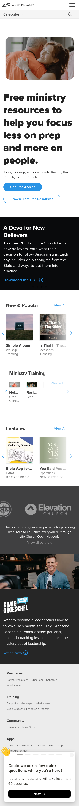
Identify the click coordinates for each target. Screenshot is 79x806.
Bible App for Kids (18, 477)
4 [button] (46, 286)
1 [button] (33, 286)
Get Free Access (22, 187)
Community (15, 721)
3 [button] (42, 286)
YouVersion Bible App (50, 745)
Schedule (51, 680)
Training (13, 697)
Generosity (16, 401)
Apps (11, 739)
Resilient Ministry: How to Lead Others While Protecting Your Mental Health (32, 393)
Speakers (37, 680)
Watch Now (12, 652)
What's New (14, 685)
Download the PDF (20, 280)
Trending (12, 354)
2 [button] (37, 286)
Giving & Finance (14, 397)
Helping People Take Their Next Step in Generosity (14, 393)
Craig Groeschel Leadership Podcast (28, 709)
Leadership (32, 397)
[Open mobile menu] (73, 5)
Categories (11, 14)
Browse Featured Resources (31, 199)
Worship (11, 350)
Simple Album (18, 346)
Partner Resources (17, 680)
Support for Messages (19, 703)
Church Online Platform (20, 745)
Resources (15, 673)
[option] (39, 253)
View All (60, 305)
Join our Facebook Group (21, 727)
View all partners (39, 542)
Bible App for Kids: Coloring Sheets (19, 469)
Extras (10, 473)
